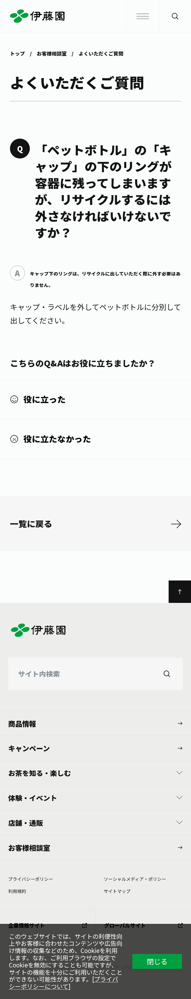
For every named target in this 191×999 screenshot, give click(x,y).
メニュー (142, 16)
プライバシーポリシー (30, 879)
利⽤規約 (17, 891)
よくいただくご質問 (101, 53)
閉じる (157, 961)
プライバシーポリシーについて (63, 983)
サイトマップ (117, 891)
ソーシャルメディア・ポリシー (135, 879)
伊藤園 (95, 16)
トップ (17, 53)
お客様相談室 (52, 53)
